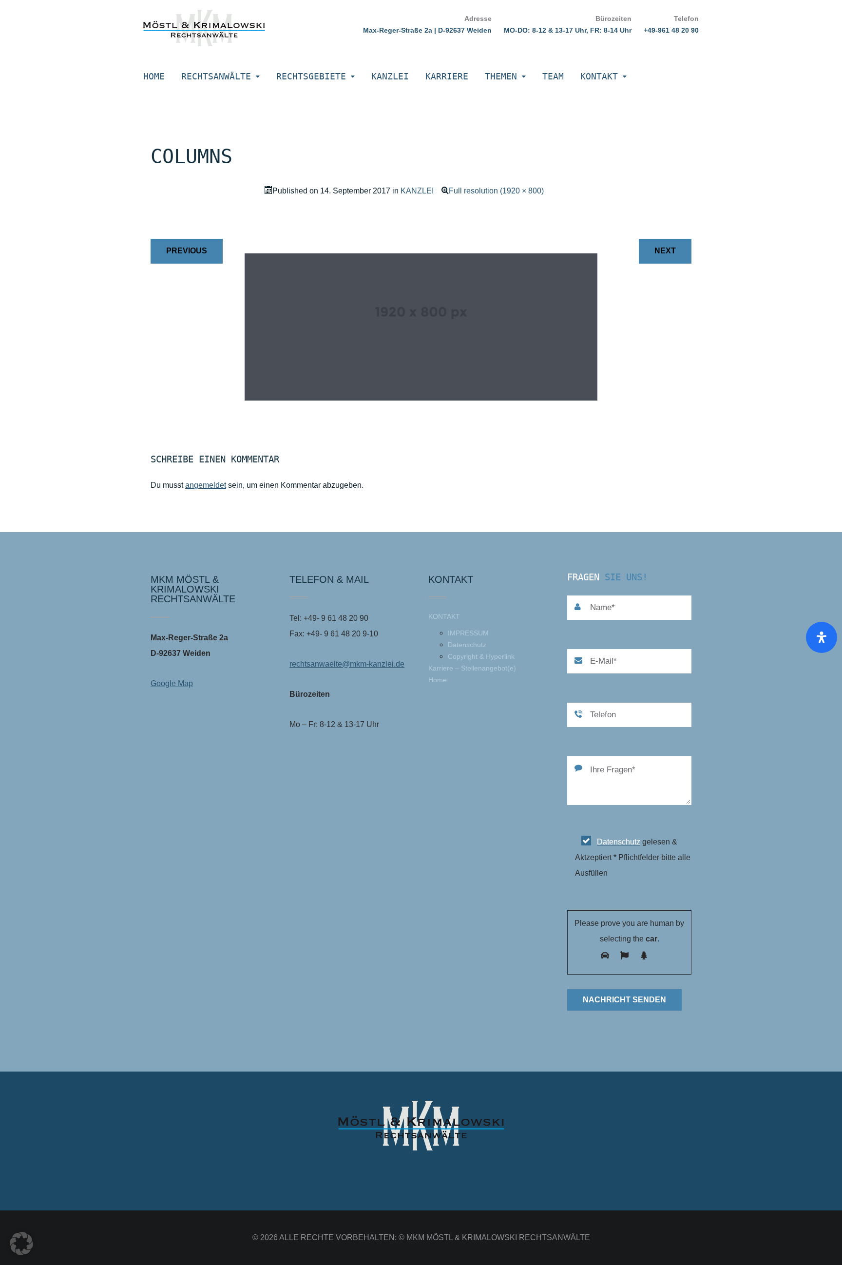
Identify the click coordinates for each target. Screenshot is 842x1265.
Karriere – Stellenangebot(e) (472, 668)
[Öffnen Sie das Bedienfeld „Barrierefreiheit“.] (821, 637)
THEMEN (501, 76)
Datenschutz (467, 645)
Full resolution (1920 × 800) (496, 191)
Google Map (172, 683)
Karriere (446, 76)
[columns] (421, 398)
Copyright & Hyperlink (481, 656)
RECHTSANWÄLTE (216, 76)
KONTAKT (599, 76)
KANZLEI (390, 76)
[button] (21, 1243)
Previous (186, 251)
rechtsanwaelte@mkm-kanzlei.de (346, 664)
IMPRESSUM (468, 633)
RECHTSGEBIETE (311, 76)
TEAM (553, 76)
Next (665, 251)
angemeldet (205, 485)
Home (154, 76)
